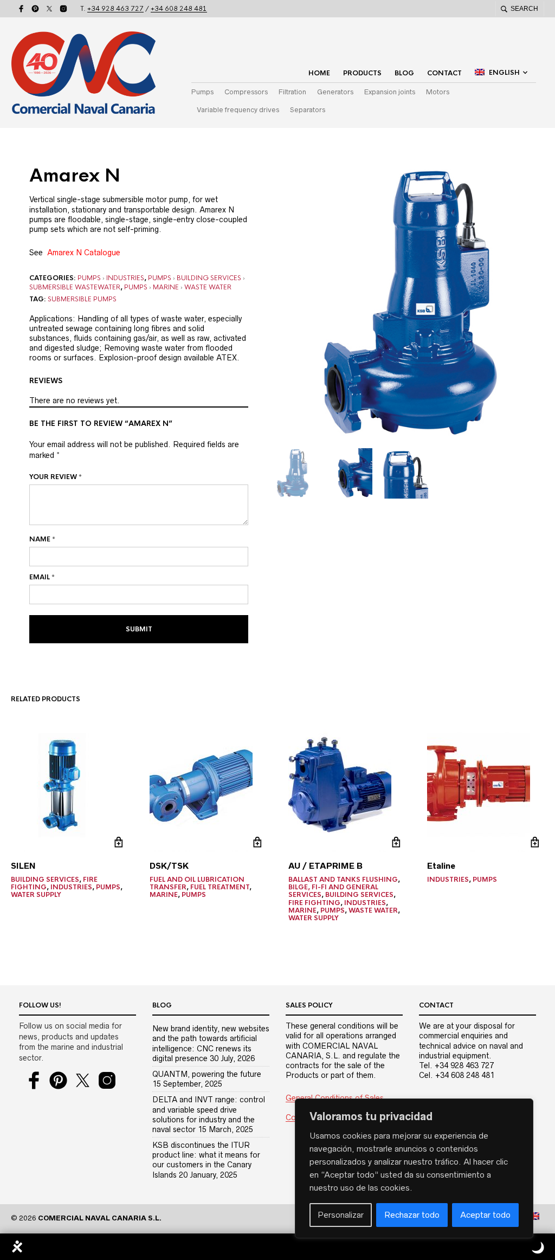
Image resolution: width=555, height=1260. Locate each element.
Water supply (36, 894)
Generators (335, 92)
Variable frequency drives (238, 110)
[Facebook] (21, 8)
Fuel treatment (219, 887)
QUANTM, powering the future (206, 1074)
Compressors (246, 92)
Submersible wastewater (74, 287)
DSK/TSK (169, 865)
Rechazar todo (412, 1214)
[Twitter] (49, 8)
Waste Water (207, 287)
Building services (209, 278)
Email (42, 577)
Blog (404, 73)
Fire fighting (314, 903)
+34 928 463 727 (115, 8)
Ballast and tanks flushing (343, 879)
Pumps (202, 92)
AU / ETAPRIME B (325, 865)
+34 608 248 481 (179, 8)
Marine (166, 287)
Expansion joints (389, 92)
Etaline (441, 865)
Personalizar (341, 1214)
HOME (319, 73)
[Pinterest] (35, 8)
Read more (118, 842)
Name (42, 539)
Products (362, 73)
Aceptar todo (485, 1214)
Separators (307, 110)
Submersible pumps (82, 299)
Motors (437, 92)
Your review (55, 477)
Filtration (292, 92)
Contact (444, 73)
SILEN (23, 865)
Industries (125, 278)
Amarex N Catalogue (83, 252)
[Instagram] (63, 8)
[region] (414, 1168)
